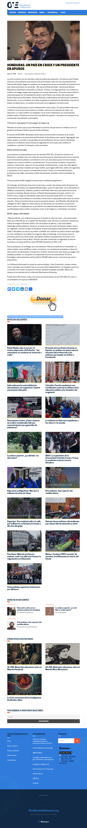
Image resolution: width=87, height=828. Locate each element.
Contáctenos (11, 760)
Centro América (29, 74)
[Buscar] (77, 740)
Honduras (38, 74)
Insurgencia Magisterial (41, 764)
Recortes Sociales (56, 317)
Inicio (9, 741)
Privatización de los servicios (40, 317)
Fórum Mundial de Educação (43, 748)
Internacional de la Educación (43, 769)
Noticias (13, 12)
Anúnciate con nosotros (73, 3)
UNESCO (36, 778)
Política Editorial (13, 751)
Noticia (43, 74)
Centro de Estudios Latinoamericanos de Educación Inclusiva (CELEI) (42, 741)
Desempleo (25, 317)
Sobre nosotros (12, 746)
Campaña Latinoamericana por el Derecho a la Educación (43, 758)
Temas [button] (41, 12)
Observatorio (11, 755)
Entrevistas (32, 12)
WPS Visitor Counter (72, 763)
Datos (63, 12)
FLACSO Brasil (38, 774)
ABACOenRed (37, 753)
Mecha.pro (45, 822)
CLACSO (35, 783)
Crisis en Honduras (14, 317)
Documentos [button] (53, 12)
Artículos (22, 12)
